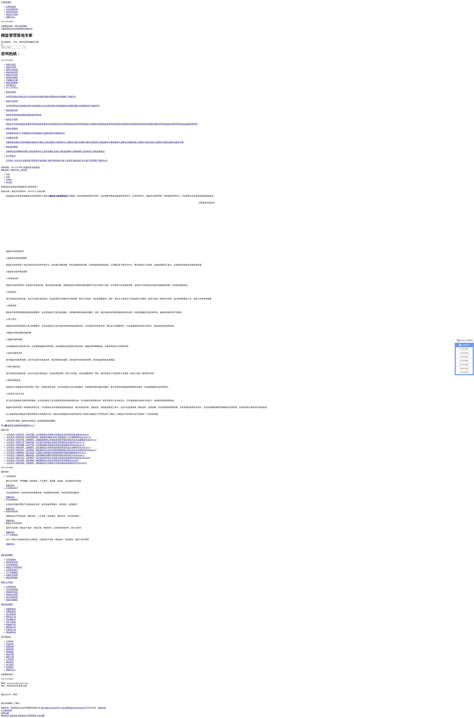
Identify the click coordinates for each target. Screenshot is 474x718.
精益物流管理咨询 (109, 124)
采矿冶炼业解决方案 (104, 142)
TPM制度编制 (60, 106)
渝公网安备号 (75, 708)
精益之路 (60, 160)
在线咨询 (27, 167)
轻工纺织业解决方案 (50, 142)
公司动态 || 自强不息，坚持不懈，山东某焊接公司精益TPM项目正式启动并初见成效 (47, 434)
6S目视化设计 (22, 97)
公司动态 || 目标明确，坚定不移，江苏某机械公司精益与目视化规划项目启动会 (45, 445)
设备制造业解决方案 (15, 142)
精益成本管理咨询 (77, 124)
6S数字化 (72, 97)
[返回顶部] (6, 2)
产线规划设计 (59, 133)
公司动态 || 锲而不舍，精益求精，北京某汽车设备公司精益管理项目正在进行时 (45, 442)
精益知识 (77, 160)
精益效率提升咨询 (45, 124)
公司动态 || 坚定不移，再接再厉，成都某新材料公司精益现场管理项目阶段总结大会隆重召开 (51, 440)
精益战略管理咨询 (190, 124)
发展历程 (27, 160)
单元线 (9, 182)
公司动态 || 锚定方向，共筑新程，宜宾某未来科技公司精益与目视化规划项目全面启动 (48, 458)
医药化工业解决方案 (68, 142)
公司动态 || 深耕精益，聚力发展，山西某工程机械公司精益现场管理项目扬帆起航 (46, 453)
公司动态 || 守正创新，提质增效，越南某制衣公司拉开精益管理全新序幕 (42, 460)
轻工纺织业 (31, 151)
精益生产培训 (12, 595)
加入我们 (85, 160)
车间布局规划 (35, 133)
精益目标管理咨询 (174, 124)
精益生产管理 (12, 75)
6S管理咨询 (11, 7)
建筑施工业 (80, 151)
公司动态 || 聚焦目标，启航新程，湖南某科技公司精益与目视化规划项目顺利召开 (46, 463)
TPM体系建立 (36, 106)
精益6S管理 (11, 67)
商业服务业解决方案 (175, 142)
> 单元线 (23, 170)
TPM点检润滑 (48, 106)
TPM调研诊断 (72, 106)
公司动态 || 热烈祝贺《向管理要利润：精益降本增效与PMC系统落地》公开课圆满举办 (48, 437)
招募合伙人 (11, 17)
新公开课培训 (12, 597)
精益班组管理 (12, 72)
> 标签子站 (14, 170)
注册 (7, 713)
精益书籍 (52, 160)
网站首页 (5, 170)
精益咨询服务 (7, 555)
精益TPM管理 (12, 70)
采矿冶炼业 (60, 151)
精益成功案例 (12, 83)
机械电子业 (70, 151)
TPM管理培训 (12, 589)
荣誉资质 (35, 160)
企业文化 (18, 160)
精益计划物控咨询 (93, 124)
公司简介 (10, 160)
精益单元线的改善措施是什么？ (18, 425)
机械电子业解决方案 (121, 142)
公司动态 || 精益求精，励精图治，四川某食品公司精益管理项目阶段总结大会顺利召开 (48, 447)
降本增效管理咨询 (158, 124)
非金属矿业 (50, 151)
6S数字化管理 (12, 575)
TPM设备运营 (24, 106)
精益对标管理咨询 (142, 124)
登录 (3, 713)
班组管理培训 (35, 115)
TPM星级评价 (84, 106)
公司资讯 (69, 160)
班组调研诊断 (24, 115)
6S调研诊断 (43, 97)
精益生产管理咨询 (14, 124)
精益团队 (43, 160)
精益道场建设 (12, 600)
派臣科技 (102, 708)
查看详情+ (10, 485)
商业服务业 (100, 151)
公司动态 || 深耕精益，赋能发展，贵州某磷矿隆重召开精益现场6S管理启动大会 (45, 455)
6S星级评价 (53, 97)
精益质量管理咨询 (30, 124)
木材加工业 (90, 151)
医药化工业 (40, 151)
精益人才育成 (7, 582)
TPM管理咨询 (12, 9)
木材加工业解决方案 (157, 142)
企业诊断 (41, 716)
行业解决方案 (12, 80)
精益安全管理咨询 (61, 124)
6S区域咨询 (33, 97)
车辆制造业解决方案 (32, 142)
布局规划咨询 (12, 133)
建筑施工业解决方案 (139, 142)
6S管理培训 (11, 587)
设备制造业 (11, 151)
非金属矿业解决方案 (86, 142)
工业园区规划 (47, 133)
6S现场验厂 (63, 97)
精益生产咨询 (12, 14)
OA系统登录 (6, 710)
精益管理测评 (12, 578)
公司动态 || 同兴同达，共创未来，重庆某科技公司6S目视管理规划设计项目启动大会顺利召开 (51, 450)
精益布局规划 (12, 77)
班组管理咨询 (12, 12)
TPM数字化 (95, 106)
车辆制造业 (21, 151)
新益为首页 (11, 65)
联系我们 (94, 160)
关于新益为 (11, 85)
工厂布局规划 (24, 133)
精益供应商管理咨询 (125, 124)
